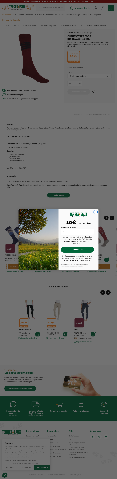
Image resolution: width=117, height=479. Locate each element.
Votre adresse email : (68, 227)
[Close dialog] (96, 212)
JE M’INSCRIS (77, 250)
